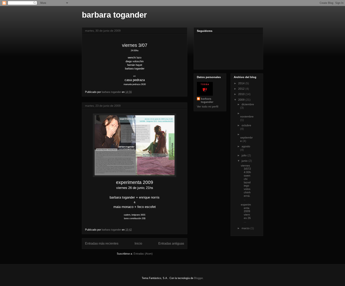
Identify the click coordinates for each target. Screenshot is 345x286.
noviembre (247, 116)
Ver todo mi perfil (207, 106)
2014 (241, 83)
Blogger (198, 278)
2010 (241, 94)
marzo (246, 228)
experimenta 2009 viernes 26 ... (246, 213)
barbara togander (114, 14)
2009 (241, 99)
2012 (241, 88)
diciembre (248, 104)
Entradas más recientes (101, 243)
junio (245, 160)
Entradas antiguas (171, 243)
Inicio (138, 243)
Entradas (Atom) (143, 253)
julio (244, 155)
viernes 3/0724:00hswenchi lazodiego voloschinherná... (246, 182)
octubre (246, 125)
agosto (246, 146)
